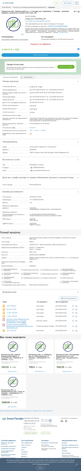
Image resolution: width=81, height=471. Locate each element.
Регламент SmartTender (49, 442)
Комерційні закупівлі (8, 446)
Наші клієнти (26, 445)
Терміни (24, 454)
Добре (40, 468)
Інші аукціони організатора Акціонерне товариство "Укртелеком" (26, 411)
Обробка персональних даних (70, 448)
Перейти (33, 127)
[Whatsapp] (46, 421)
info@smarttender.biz (48, 426)
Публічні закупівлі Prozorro (7, 443)
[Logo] (8, 3)
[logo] (13, 419)
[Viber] (42, 421)
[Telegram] (50, 421)
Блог (23, 449)
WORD (43, 130)
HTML (37, 130)
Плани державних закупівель (7, 451)
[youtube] (62, 421)
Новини (24, 447)
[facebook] (66, 421)
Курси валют (66, 453)
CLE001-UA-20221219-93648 (57, 26)
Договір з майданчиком (70, 445)
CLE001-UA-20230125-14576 (37, 21)
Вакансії (24, 456)
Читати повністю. (43, 464)
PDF (31, 130)
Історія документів (69, 298)
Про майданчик (26, 442)
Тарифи (64, 451)
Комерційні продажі (8, 448)
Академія (24, 452)
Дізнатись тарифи (66, 66)
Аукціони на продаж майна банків (8, 455)
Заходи (64, 442)
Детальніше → (13, 371)
